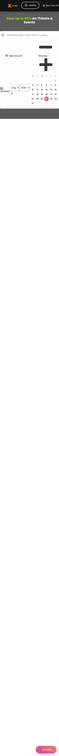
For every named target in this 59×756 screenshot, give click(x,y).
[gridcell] (46, 99)
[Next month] (11, 93)
